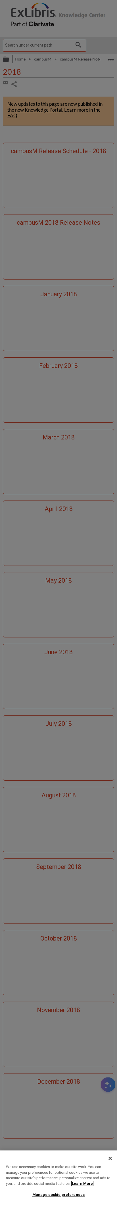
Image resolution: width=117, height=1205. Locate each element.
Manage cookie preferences (58, 1195)
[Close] (110, 1158)
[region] (58, 1177)
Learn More (82, 1183)
